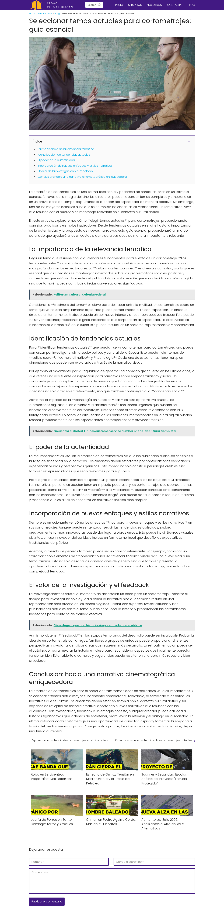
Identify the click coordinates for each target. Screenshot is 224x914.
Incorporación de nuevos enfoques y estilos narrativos (75, 166)
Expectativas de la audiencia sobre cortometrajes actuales (153, 740)
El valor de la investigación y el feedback (65, 171)
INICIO (119, 5)
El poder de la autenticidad (56, 160)
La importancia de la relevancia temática (66, 149)
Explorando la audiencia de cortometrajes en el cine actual (70, 740)
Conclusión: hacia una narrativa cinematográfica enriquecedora (82, 177)
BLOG (191, 5)
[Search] (99, 5)
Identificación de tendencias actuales (64, 155)
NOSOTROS (154, 5)
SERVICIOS (135, 5)
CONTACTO (175, 5)
